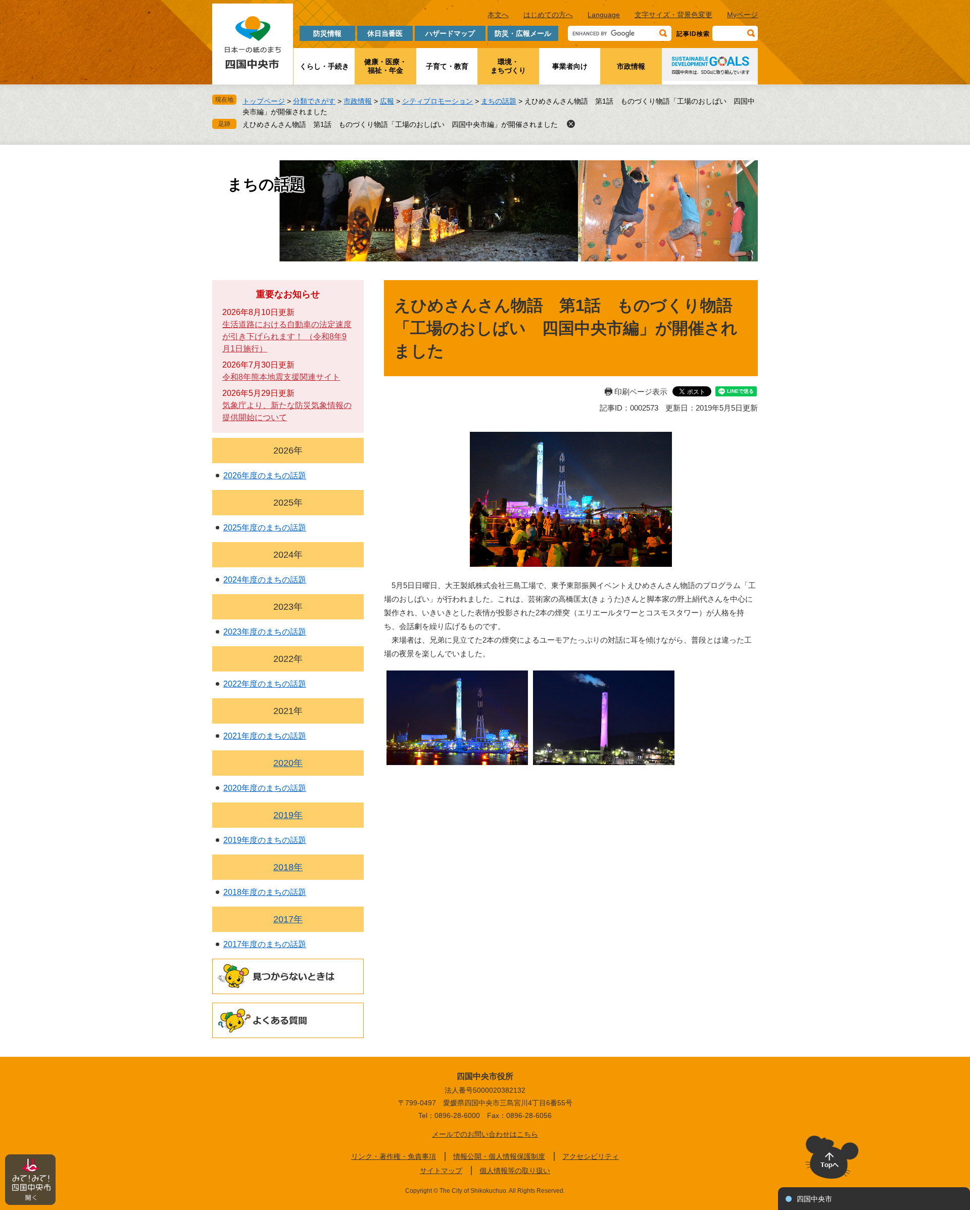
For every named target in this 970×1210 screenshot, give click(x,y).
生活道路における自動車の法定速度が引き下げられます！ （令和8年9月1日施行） (287, 336)
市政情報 (631, 66)
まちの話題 (498, 101)
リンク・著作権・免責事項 (393, 1156)
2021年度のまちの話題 (264, 736)
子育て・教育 (447, 66)
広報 (387, 101)
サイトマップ (441, 1171)
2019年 (288, 815)
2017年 (288, 919)
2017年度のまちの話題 (264, 944)
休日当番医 (385, 33)
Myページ (742, 15)
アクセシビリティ (590, 1156)
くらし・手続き (324, 66)
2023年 (288, 607)
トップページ (264, 101)
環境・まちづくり (508, 66)
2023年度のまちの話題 (264, 632)
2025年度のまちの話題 (264, 527)
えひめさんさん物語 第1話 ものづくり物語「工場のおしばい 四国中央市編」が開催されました (400, 124)
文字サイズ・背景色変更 (673, 15)
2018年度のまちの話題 (264, 892)
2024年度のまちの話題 (264, 579)
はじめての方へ (548, 15)
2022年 (288, 659)
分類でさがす (314, 101)
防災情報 (327, 33)
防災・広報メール (523, 33)
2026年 (288, 450)
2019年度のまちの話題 (264, 840)
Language (604, 15)
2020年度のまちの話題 (264, 788)
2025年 (288, 503)
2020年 (288, 763)
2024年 (288, 555)
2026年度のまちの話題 (264, 475)
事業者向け (570, 66)
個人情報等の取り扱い (514, 1171)
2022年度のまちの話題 (264, 684)
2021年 (288, 711)
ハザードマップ (450, 33)
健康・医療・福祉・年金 (385, 66)
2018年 (288, 867)
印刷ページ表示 (640, 391)
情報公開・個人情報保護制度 (499, 1156)
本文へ (498, 15)
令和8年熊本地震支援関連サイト (281, 377)
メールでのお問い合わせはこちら (485, 1134)
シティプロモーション (437, 101)
